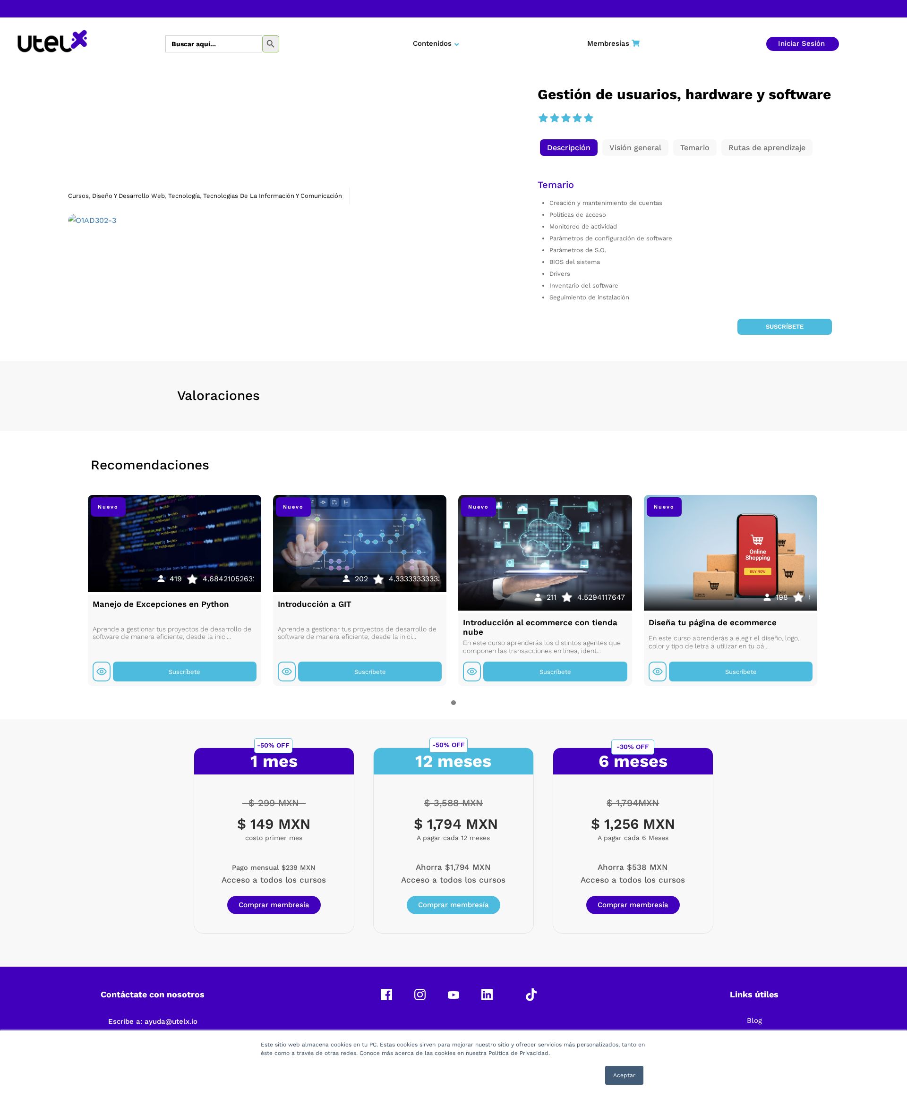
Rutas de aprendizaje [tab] (766, 147)
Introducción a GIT (314, 604)
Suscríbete (785, 326)
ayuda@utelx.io (171, 1021)
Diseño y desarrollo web (128, 195)
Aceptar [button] (624, 1075)
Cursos (78, 195)
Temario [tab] (695, 147)
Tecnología (184, 195)
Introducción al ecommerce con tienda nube (540, 627)
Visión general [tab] (635, 147)
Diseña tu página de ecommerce (713, 622)
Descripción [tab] (568, 147)
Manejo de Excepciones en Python (161, 604)
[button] (569, 147)
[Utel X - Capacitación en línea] (52, 44)
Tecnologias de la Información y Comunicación (272, 195)
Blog (754, 1020)
